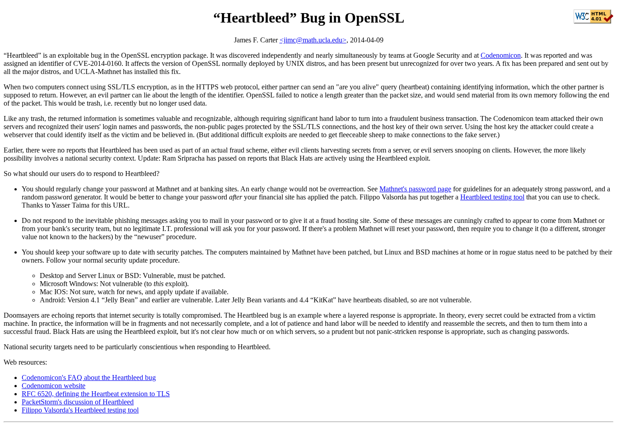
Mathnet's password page (415, 189)
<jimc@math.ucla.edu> (313, 40)
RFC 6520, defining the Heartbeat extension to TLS (96, 394)
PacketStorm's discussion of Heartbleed (78, 402)
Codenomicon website (53, 385)
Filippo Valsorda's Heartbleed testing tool (80, 410)
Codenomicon (501, 55)
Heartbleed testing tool (492, 197)
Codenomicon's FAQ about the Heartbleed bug (89, 377)
